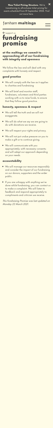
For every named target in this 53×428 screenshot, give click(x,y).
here (31, 13)
